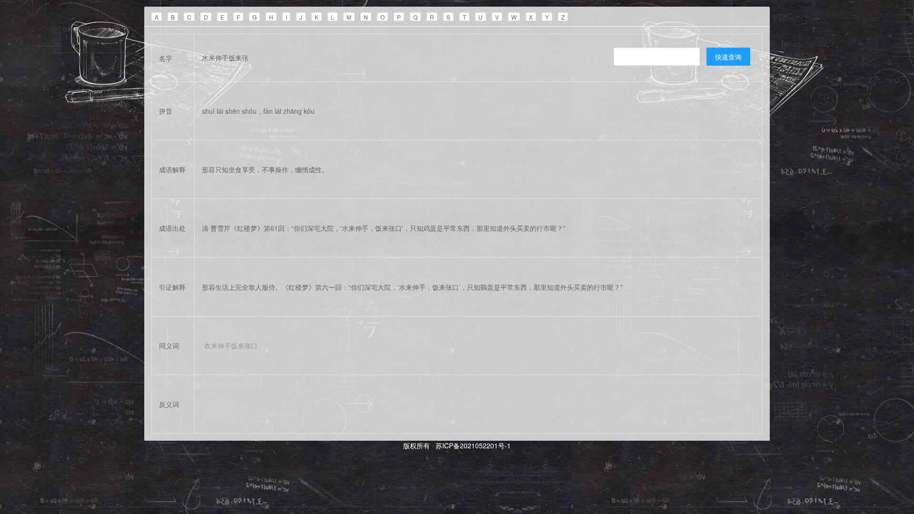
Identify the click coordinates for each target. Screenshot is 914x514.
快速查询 (728, 56)
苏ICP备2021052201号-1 (472, 445)
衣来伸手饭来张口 (231, 345)
